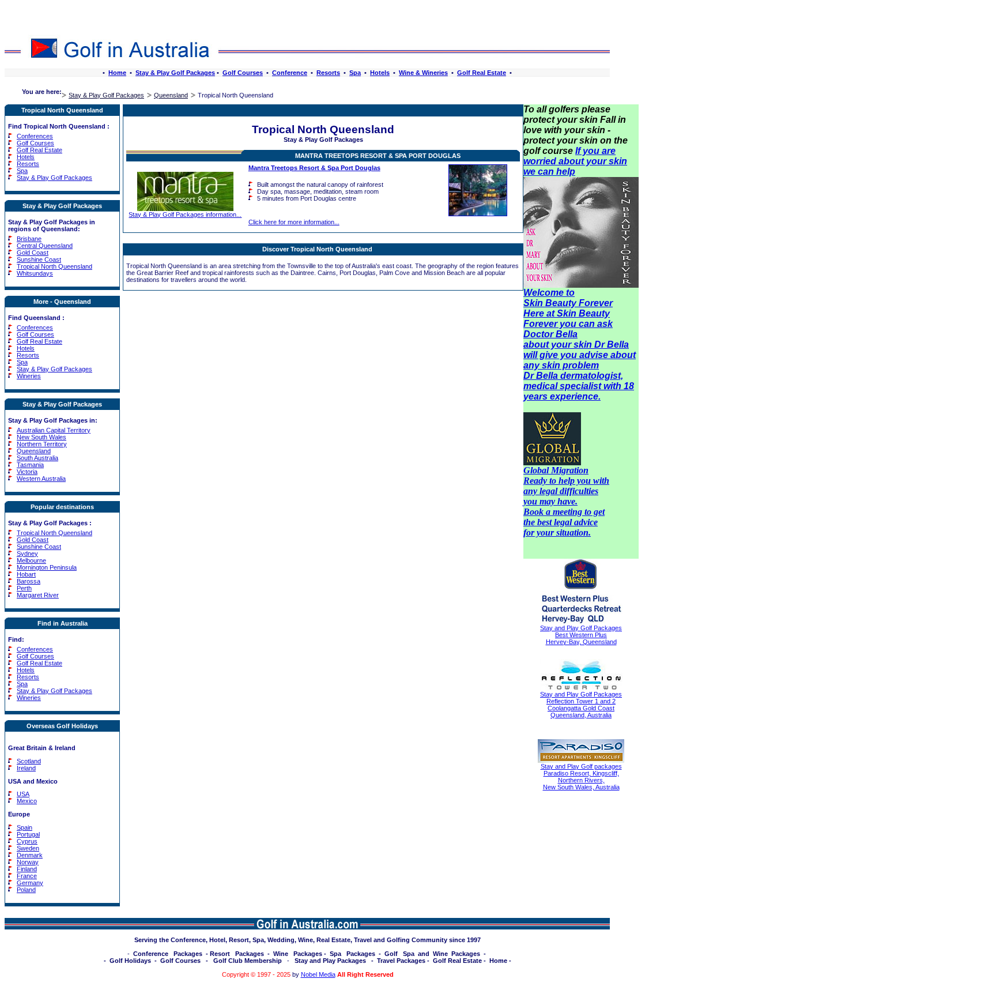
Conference (289, 72)
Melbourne (31, 560)
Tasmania (30, 464)
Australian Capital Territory (53, 430)
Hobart (26, 574)
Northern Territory (42, 444)
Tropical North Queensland (54, 266)
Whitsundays (35, 273)
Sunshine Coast (39, 259)
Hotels (380, 72)
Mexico (27, 800)
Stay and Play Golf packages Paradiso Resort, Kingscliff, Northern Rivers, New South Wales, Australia (581, 777)
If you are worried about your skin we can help (575, 161)
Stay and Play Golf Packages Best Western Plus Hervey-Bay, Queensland (581, 634)
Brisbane (29, 238)
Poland (26, 889)
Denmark (30, 855)
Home (117, 72)
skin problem (570, 365)
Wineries (29, 375)
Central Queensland (45, 245)
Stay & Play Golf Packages (175, 72)
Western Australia (41, 478)
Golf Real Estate (481, 72)
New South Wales (41, 437)
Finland (27, 868)
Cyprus (27, 841)
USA (23, 794)
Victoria (27, 471)
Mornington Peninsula (47, 567)
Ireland (26, 768)
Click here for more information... (293, 222)
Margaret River (38, 595)
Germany (30, 882)
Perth (24, 588)
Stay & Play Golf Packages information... (185, 214)
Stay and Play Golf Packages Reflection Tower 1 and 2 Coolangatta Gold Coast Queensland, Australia (581, 704)
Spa (355, 72)
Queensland (171, 95)
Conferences (35, 136)
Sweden (28, 848)
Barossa (28, 581)
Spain (24, 827)
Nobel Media (318, 974)
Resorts (328, 72)
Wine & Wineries (423, 72)
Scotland (29, 761)
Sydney (27, 553)
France (27, 875)
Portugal (28, 834)
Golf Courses (242, 72)
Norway (28, 862)
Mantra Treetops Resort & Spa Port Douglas (378, 155)
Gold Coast (32, 252)
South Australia (37, 457)
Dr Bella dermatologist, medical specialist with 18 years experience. (578, 386)
